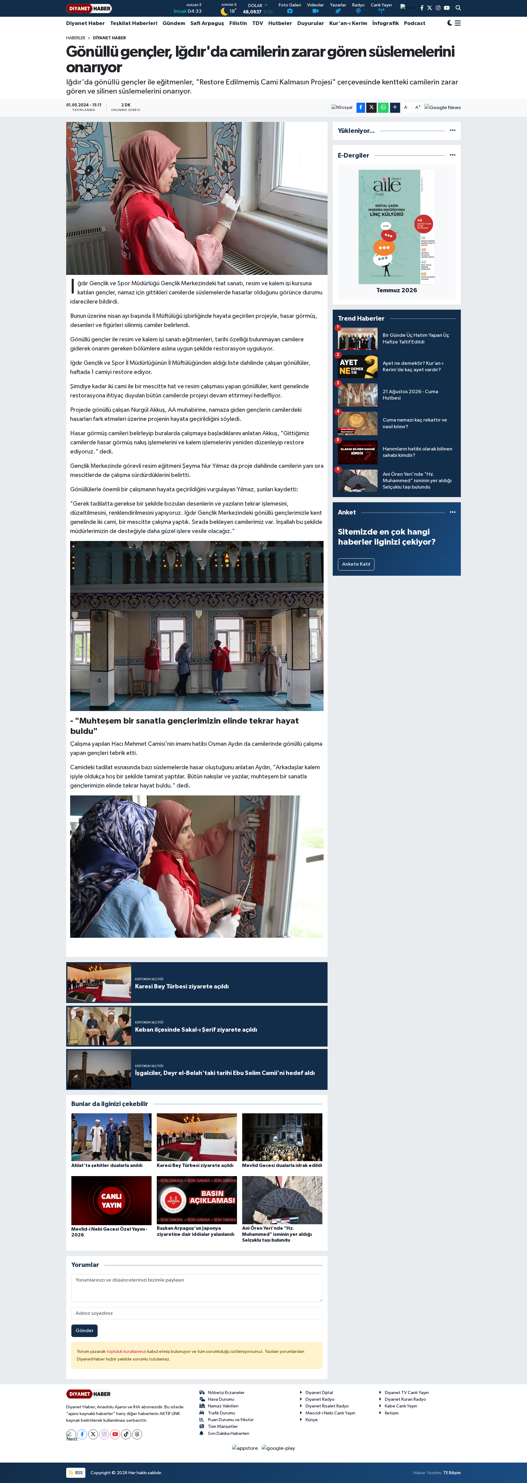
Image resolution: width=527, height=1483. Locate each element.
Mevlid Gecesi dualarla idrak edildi (282, 1165)
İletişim (392, 1413)
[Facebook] (82, 1434)
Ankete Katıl (356, 564)
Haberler (75, 38)
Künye (312, 1419)
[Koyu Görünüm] (449, 23)
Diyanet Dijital (319, 1392)
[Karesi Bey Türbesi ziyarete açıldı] (197, 1137)
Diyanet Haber (85, 23)
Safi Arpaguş (207, 23)
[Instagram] (104, 1434)
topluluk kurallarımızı (126, 1351)
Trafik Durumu (221, 1413)
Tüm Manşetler (223, 1426)
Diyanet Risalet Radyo (327, 1406)
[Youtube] (115, 1434)
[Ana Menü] (456, 23)
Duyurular (310, 23)
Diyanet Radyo (320, 1399)
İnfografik (385, 23)
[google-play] (278, 1448)
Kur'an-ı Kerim (348, 23)
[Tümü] (453, 130)
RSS (78, 1473)
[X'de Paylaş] (371, 108)
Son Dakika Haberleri (228, 1433)
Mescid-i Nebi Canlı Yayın (330, 1413)
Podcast (414, 23)
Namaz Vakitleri (223, 1406)
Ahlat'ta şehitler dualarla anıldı (106, 1165)
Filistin (238, 23)
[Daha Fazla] (395, 108)
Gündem (174, 23)
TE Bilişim (452, 1473)
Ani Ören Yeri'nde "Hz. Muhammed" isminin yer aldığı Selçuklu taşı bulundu (277, 1234)
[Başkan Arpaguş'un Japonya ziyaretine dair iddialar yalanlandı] (197, 1200)
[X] (93, 1434)
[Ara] (458, 8)
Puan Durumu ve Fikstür (231, 1419)
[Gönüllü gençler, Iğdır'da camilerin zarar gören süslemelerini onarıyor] (197, 198)
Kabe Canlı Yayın (401, 1406)
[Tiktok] (126, 1434)
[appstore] (245, 1448)
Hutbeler (280, 23)
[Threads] (137, 1434)
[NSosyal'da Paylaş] (342, 108)
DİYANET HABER (109, 38)
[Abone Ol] (443, 108)
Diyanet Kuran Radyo (405, 1399)
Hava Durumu (221, 1399)
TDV (257, 23)
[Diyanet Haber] (89, 8)
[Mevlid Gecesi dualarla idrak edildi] (282, 1137)
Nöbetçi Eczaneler (226, 1392)
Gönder (85, 1330)
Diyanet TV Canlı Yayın (407, 1392)
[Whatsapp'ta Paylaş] (383, 108)
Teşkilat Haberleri (133, 23)
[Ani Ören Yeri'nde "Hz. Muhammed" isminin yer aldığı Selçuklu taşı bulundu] (282, 1200)
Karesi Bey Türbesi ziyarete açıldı (195, 1165)
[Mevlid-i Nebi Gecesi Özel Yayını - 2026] (111, 1200)
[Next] (71, 1434)
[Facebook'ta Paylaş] (361, 108)
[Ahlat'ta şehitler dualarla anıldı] (111, 1137)
